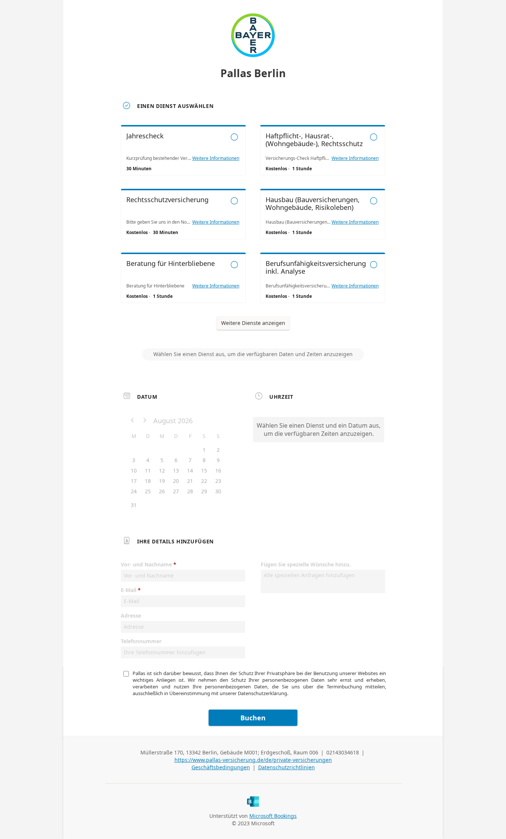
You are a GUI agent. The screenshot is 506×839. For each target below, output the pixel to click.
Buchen (253, 717)
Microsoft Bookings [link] (273, 815)
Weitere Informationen (215, 158)
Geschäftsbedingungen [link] (221, 767)
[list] (253, 220)
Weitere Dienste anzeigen (253, 322)
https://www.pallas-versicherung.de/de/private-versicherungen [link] (253, 759)
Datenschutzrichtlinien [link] (286, 767)
